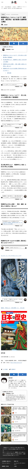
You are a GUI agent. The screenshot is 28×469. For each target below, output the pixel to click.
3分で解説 (5, 369)
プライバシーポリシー (6, 463)
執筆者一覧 (16, 461)
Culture (14, 6)
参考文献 (9, 72)
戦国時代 (13, 369)
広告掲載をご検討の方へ (6, 461)
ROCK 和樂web (8, 6)
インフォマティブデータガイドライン (19, 464)
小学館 (15, 466)
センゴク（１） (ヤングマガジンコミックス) (11, 255)
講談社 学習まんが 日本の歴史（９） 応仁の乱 (12, 307)
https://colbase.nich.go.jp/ (16, 362)
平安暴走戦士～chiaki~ (10, 49)
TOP (2, 6)
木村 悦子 (10, 377)
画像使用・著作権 (5, 466)
